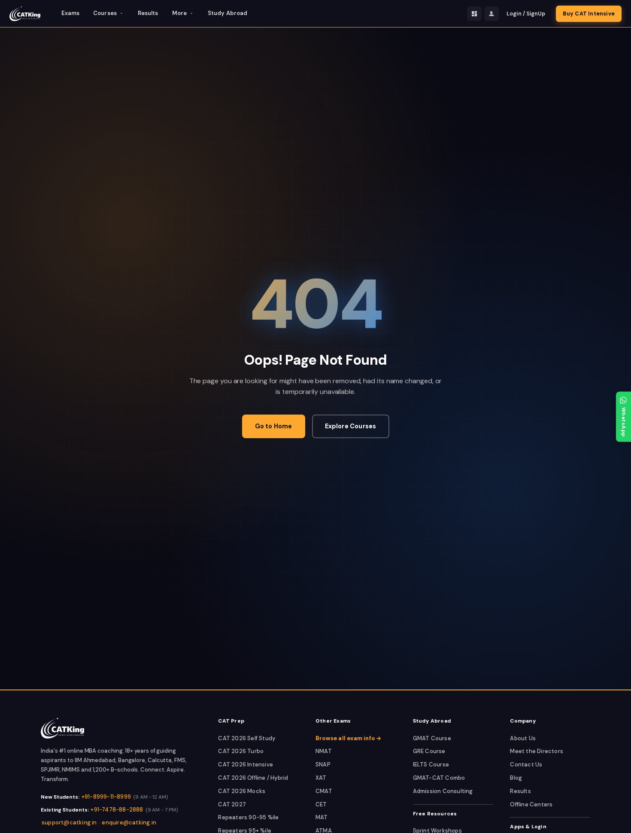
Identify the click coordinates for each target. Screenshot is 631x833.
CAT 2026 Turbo (241, 751)
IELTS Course (431, 764)
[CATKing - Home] (24, 13)
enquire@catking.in (129, 822)
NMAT (324, 751)
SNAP (323, 764)
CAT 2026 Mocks (241, 791)
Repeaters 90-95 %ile (248, 817)
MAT (322, 817)
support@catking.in (69, 822)
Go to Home (273, 426)
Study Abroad (227, 13)
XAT (321, 777)
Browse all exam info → (348, 738)
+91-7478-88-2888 (117, 809)
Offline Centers (531, 804)
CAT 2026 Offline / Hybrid (253, 777)
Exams (70, 13)
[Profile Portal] (491, 13)
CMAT (324, 791)
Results (148, 13)
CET (321, 804)
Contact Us (526, 764)
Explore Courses (350, 426)
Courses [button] (105, 13)
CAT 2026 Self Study (246, 738)
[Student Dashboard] (474, 13)
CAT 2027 (232, 804)
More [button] (179, 13)
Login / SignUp (526, 13)
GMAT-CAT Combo (439, 777)
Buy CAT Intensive (589, 13)
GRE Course (429, 751)
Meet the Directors (536, 751)
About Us (523, 738)
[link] (62, 728)
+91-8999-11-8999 (106, 796)
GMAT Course (432, 738)
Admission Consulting (443, 791)
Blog (516, 777)
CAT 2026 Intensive (245, 764)
